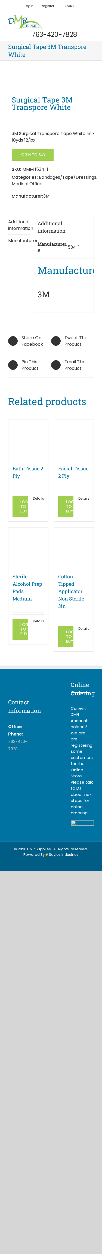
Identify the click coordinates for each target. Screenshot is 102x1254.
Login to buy (33, 154)
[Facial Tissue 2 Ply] (74, 440)
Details (38, 498)
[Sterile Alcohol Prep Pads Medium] (28, 547)
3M (46, 196)
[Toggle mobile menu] (91, 18)
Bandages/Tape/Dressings (67, 177)
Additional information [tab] (19, 225)
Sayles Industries (64, 854)
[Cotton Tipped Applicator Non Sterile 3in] (74, 547)
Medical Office (27, 184)
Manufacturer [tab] (19, 241)
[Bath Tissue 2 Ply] (28, 440)
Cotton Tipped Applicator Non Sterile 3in (71, 591)
